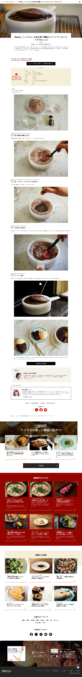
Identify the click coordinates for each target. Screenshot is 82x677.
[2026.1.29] (41, 566)
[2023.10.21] (16, 442)
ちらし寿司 (38, 622)
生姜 (47, 620)
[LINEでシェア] (45, 409)
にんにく (56, 620)
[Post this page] (36, 409)
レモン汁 (43, 403)
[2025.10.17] (41, 521)
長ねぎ (42, 620)
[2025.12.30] (41, 593)
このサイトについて (39, 670)
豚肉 (27, 620)
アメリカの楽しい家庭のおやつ (43, 44)
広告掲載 (64, 670)
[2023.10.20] (41, 442)
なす (44, 622)
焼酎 (23, 620)
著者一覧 (47, 670)
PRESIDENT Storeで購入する (67, 654)
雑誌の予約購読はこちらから (68, 656)
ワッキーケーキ (51, 403)
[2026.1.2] (41, 489)
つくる (16, 415)
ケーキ (27, 403)
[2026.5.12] (16, 593)
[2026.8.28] (16, 489)
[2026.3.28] (16, 566)
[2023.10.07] (65, 442)
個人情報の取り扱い (56, 670)
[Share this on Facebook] (41, 409)
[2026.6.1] (65, 566)
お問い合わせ (78, 670)
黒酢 (37, 620)
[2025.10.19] (65, 593)
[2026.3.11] (65, 489)
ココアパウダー (35, 403)
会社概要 (70, 670)
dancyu (12, 415)
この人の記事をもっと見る (27, 396)
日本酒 (32, 620)
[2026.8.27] (16, 521)
